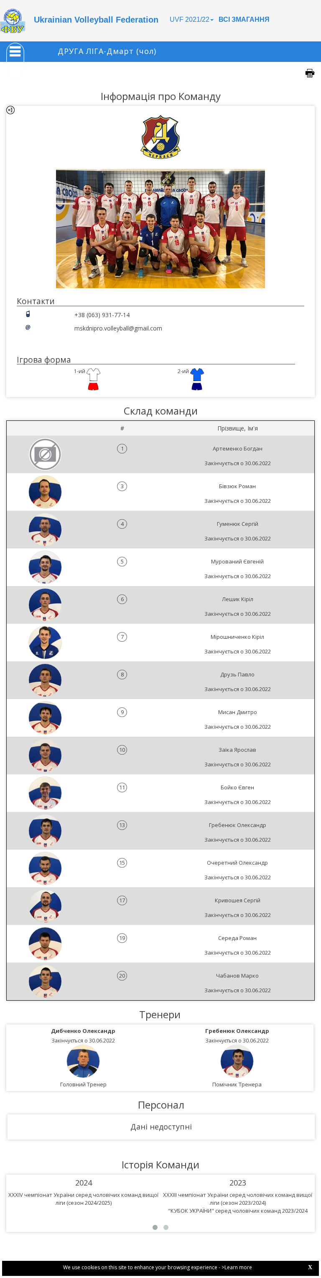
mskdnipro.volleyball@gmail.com (118, 328)
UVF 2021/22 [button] (189, 19)
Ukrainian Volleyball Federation (96, 19)
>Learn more (237, 1267)
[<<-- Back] (10, 110)
